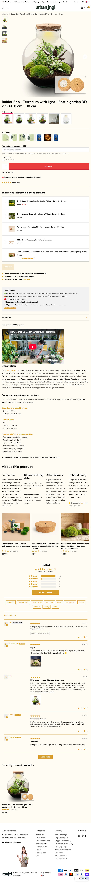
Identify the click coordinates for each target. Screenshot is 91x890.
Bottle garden (41, 853)
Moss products (41, 847)
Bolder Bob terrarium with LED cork (15, 408)
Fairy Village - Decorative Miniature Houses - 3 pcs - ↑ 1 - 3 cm (40, 227)
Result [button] (55, 607)
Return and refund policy (64, 844)
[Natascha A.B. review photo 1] (35, 661)
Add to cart (49, 166)
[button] (85, 57)
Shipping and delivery (63, 841)
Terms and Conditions (63, 850)
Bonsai (38, 850)
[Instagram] (79, 836)
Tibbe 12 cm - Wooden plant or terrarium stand (34, 240)
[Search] (7, 7)
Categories (40, 831)
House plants (40, 838)
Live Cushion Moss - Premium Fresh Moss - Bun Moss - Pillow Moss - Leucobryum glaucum (52, 252)
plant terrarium (12, 370)
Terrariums (40, 835)
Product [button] (37, 607)
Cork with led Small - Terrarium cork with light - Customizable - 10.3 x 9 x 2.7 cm (45, 546)
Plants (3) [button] (10, 602)
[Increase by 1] (7, 164)
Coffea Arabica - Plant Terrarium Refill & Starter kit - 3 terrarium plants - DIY (16, 546)
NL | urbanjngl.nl (61, 856)
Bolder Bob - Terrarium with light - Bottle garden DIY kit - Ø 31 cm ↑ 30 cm (17, 806)
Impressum (59, 853)
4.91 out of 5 (51, 569)
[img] (35, 624)
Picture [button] (81, 602)
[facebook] (85, 836)
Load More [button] (45, 757)
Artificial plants (41, 844)
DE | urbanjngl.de (61, 859)
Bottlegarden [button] (70, 602)
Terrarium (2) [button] (37, 602)
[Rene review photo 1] (35, 700)
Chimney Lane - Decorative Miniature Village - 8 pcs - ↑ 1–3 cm (41, 214)
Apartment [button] (49, 602)
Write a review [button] (45, 592)
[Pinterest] (83, 836)
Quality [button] (46, 607)
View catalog (3, 8)
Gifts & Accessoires (43, 841)
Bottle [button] (59, 602)
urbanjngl (5, 14)
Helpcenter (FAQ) (79, 2)
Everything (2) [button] (23, 602)
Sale (37, 856)
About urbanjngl (61, 835)
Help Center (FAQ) (61, 838)
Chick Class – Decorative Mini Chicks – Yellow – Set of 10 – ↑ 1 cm (41, 201)
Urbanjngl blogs (60, 847)
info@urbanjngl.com (13, 842)
